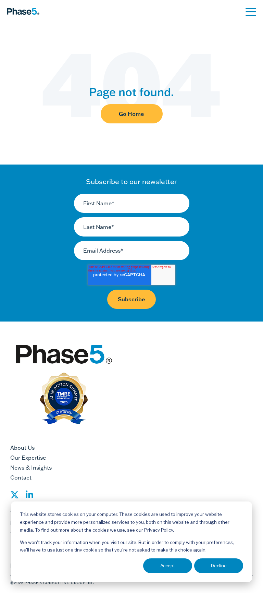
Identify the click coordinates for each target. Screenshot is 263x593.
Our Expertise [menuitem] (28, 457)
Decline (219, 565)
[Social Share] (14, 497)
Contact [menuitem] (21, 477)
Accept (167, 565)
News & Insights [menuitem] (31, 467)
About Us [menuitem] (22, 447)
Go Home (131, 113)
